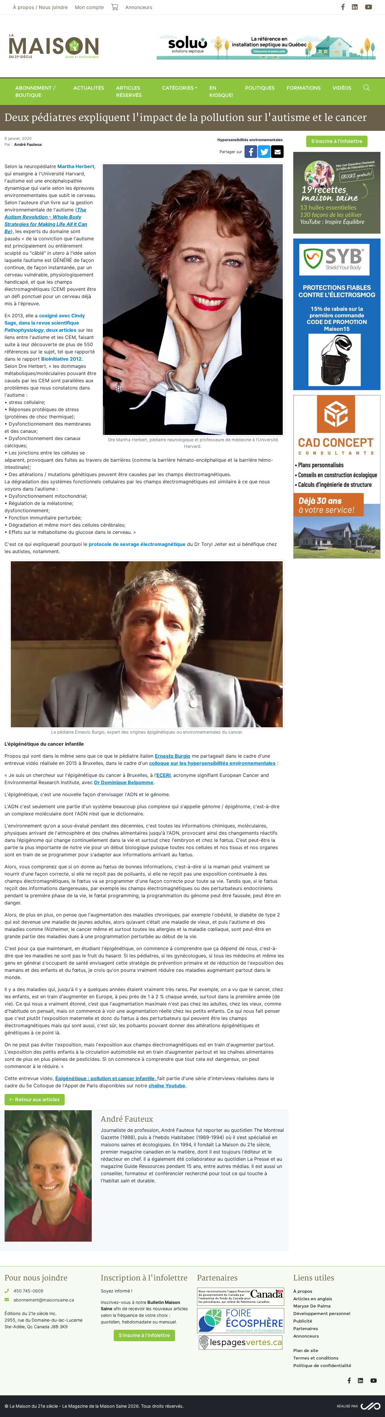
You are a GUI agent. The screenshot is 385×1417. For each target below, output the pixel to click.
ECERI (163, 775)
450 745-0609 (28, 1290)
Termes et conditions (315, 1358)
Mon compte (89, 7)
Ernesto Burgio (172, 756)
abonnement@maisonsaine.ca (44, 1299)
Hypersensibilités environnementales (250, 139)
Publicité (302, 1321)
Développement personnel (321, 1313)
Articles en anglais (312, 1298)
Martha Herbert (75, 166)
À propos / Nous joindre (40, 7)
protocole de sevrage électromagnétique (137, 544)
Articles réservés (129, 91)
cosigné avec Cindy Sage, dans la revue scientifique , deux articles (45, 323)
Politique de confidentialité (322, 1365)
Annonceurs (306, 1336)
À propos (302, 1291)
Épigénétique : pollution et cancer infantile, (105, 1078)
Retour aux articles (37, 1099)
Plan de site (305, 1350)
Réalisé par (347, 1406)
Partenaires (305, 1328)
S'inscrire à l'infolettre (336, 141)
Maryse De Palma (312, 1306)
